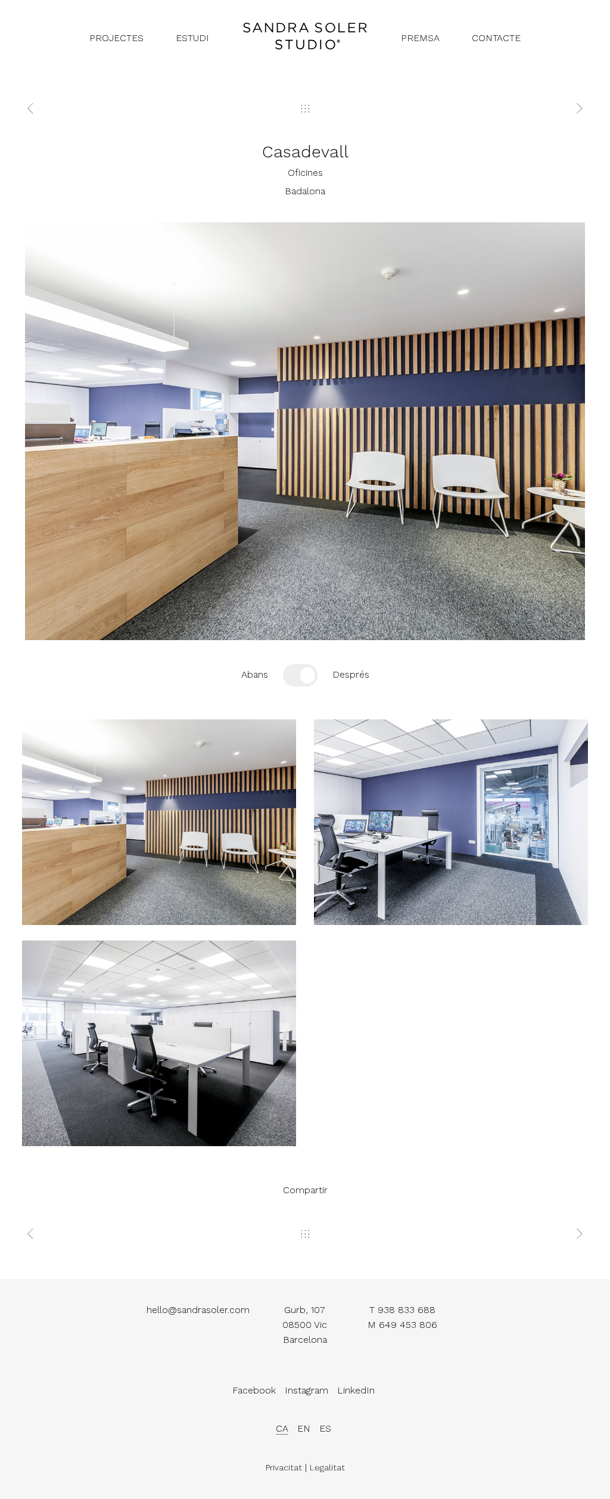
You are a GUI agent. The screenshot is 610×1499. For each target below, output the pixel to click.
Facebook (254, 1390)
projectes (116, 38)
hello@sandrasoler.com (198, 1309)
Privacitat (284, 1467)
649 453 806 (408, 1324)
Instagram (306, 1390)
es (325, 1428)
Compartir (305, 1190)
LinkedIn (356, 1390)
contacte (496, 38)
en (303, 1428)
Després (350, 674)
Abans (254, 674)
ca (282, 1428)
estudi (192, 38)
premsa (420, 38)
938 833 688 (406, 1309)
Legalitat (327, 1467)
